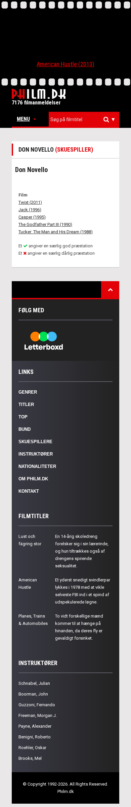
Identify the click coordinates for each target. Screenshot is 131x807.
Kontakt (28, 491)
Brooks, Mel (30, 758)
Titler (26, 404)
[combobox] (84, 120)
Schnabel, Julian (34, 683)
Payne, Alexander (34, 726)
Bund (24, 429)
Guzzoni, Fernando (36, 704)
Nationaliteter (37, 466)
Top (23, 416)
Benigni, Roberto (34, 736)
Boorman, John (33, 694)
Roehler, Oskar (32, 747)
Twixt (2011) (30, 202)
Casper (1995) (32, 217)
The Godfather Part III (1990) (45, 224)
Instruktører (35, 454)
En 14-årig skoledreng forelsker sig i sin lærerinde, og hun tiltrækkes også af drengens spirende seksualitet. (81, 551)
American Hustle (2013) (65, 64)
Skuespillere (35, 441)
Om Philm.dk (33, 478)
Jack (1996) (29, 209)
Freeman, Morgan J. (37, 715)
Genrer (27, 392)
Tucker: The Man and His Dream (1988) (55, 231)
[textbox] (85, 119)
